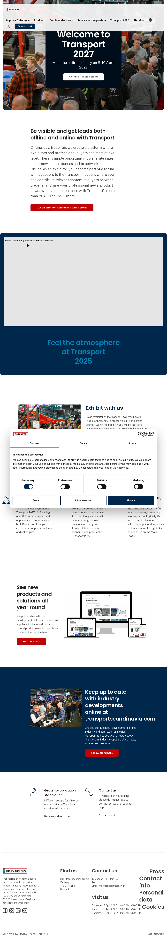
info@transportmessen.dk (112, 886)
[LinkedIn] (18, 912)
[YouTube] (24, 912)
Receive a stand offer (57, 816)
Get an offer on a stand (83, 76)
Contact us (105, 815)
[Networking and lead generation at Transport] (56, 707)
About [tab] (132, 443)
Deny (36, 500)
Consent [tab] (34, 443)
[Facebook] (5, 912)
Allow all (131, 500)
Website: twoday (156, 934)
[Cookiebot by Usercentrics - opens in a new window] (140, 434)
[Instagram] (11, 912)
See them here (31, 641)
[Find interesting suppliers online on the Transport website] (106, 614)
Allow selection (83, 500)
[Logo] (20, 9)
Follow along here (102, 753)
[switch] (65, 486)
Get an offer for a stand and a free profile (62, 207)
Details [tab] (84, 443)
